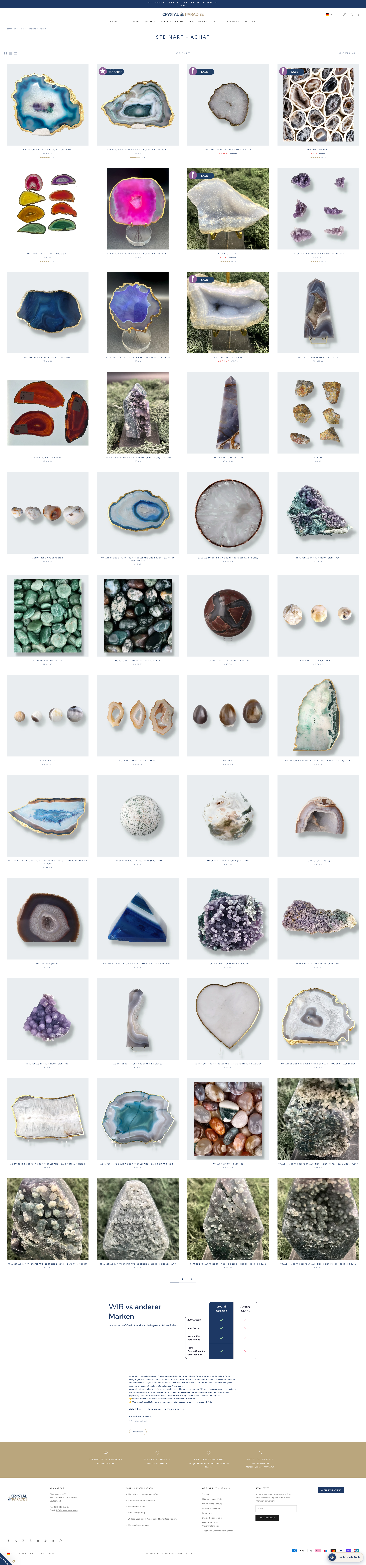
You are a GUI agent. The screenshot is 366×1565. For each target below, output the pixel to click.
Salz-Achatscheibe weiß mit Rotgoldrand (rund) (228, 558)
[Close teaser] (13, 1561)
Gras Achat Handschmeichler (318, 661)
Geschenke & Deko (172, 22)
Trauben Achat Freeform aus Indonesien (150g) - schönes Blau (228, 1264)
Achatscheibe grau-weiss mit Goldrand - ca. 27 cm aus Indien (47, 1164)
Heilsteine (133, 22)
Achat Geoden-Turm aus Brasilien (318, 358)
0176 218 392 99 (61, 1507)
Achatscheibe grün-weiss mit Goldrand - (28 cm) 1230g (318, 761)
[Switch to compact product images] (15, 53)
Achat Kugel (47, 761)
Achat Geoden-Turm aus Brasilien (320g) (137, 1064)
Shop (23, 29)
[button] (6, 1558)
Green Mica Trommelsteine (48, 661)
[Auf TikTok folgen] (45, 1540)
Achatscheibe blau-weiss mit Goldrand (47, 358)
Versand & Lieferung (211, 1508)
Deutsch (46, 1554)
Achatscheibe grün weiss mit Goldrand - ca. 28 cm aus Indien (138, 1164)
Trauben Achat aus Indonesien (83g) (47, 1064)
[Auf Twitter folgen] (15, 1540)
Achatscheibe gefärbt (47, 458)
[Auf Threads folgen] (30, 1540)
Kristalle (115, 22)
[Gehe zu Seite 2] (191, 1279)
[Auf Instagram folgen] (23, 1540)
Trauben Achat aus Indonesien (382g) (228, 964)
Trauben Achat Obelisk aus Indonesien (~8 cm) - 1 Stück (138, 458)
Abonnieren (267, 1518)
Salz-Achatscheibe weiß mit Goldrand (228, 150)
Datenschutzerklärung (212, 1518)
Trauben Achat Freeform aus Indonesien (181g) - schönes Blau (318, 1264)
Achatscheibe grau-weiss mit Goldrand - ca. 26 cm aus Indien (318, 1064)
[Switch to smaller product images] (10, 53)
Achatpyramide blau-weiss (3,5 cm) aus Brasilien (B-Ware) (138, 964)
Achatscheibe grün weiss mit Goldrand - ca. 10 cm (138, 150)
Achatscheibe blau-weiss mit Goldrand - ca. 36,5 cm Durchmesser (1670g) (48, 862)
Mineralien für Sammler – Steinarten (179, 1398)
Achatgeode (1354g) (318, 861)
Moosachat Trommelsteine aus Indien (138, 661)
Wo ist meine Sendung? (212, 1503)
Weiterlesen (138, 1431)
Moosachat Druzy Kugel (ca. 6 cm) (228, 861)
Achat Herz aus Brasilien (47, 558)
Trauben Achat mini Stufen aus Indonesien (318, 254)
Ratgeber (250, 22)
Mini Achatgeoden (318, 150)
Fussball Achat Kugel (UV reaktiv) (228, 661)
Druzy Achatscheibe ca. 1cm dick (138, 761)
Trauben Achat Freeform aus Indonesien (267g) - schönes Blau (138, 1264)
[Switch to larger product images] (5, 53)
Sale (215, 22)
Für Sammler (231, 22)
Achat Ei (228, 761)
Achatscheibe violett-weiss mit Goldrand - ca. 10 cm (138, 358)
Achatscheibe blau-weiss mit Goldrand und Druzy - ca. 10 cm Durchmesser (138, 559)
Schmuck (150, 22)
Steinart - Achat (37, 29)
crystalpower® (198, 22)
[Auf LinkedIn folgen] (52, 1540)
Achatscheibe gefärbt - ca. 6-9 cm (47, 254)
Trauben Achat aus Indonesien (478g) (318, 558)
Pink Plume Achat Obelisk (228, 458)
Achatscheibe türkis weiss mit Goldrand (47, 150)
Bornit (318, 458)
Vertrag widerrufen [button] (331, 1490)
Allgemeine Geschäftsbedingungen (217, 1530)
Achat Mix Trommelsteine (228, 1164)
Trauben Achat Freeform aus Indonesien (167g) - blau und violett (318, 1164)
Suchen (205, 1494)
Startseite (12, 29)
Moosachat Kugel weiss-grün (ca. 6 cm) (138, 861)
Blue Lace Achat (228, 254)
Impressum (207, 1513)
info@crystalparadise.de (66, 1510)
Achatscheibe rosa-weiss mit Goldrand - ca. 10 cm (138, 254)
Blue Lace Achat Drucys (228, 358)
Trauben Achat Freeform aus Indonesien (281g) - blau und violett (47, 1264)
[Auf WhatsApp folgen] (60, 1540)
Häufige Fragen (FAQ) (212, 1499)
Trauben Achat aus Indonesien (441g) (318, 964)
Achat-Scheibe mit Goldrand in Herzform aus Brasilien (228, 1064)
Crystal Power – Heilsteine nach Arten (196, 1402)
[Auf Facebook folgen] (8, 1540)
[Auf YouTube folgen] (38, 1540)
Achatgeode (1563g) (48, 964)
